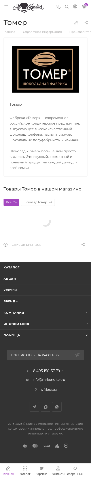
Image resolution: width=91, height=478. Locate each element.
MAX (45, 407)
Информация (16, 324)
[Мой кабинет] (75, 7)
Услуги (10, 290)
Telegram (34, 407)
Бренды (11, 301)
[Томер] (45, 69)
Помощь (12, 335)
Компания (14, 312)
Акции (10, 278)
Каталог (12, 267)
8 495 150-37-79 (46, 371)
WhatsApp (57, 407)
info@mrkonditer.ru (48, 379)
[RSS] (76, 23)
